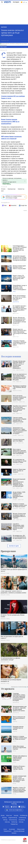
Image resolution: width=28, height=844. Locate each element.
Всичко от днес (14, 546)
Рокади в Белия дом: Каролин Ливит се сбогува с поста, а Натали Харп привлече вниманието (19, 364)
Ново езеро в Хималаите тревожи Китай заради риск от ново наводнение (19, 451)
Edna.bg (21, 822)
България (4, 27)
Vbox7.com (9, 815)
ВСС (3, 191)
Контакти (14, 833)
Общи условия (20, 829)
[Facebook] (14, 835)
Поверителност (8, 831)
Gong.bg (16, 815)
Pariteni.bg (14, 822)
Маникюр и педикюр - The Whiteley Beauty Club (19, 387)
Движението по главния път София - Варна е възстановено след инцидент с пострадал (20, 430)
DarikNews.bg (23, 815)
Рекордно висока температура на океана (18, 728)
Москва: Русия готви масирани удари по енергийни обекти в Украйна (19, 516)
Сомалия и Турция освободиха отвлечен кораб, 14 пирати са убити (19, 343)
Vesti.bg (7, 2)
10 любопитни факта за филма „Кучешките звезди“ (10, 659)
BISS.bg (5, 819)
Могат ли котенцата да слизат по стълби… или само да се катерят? (20, 298)
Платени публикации (19, 831)
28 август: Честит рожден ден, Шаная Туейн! (12, 615)
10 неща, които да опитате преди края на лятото (14, 570)
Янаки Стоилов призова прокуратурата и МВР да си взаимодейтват (10, 121)
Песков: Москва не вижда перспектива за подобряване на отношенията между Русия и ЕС (19, 320)
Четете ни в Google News (15, 810)
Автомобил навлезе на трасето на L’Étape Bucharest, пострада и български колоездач (19, 258)
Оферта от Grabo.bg (17, 390)
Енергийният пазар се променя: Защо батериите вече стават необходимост (20, 287)
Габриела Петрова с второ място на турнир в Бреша (19, 767)
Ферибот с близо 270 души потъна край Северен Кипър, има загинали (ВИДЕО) (19, 790)
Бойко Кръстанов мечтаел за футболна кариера (19, 747)
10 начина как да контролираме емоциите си (11, 680)
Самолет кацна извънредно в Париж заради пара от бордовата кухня (19, 420)
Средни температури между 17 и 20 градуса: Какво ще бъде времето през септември (19, 778)
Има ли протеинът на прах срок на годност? (12, 637)
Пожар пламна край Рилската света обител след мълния (19, 267)
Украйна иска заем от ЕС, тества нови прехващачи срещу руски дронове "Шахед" (20, 408)
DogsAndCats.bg (12, 817)
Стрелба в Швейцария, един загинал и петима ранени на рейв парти (18, 526)
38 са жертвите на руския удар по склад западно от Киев (19, 461)
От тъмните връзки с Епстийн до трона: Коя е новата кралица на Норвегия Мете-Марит (20, 308)
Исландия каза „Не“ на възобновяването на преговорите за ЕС (19, 537)
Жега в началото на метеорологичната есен (19, 718)
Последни (16, 2)
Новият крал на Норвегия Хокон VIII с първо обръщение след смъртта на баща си (20, 332)
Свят (14, 370)
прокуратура (11, 189)
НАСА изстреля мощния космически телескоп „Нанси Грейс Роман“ (19, 398)
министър (21, 189)
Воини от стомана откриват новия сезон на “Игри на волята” (20, 505)
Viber (5, 205)
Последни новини (11, 356)
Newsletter (13, 205)
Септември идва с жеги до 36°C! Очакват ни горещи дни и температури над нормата (20, 248)
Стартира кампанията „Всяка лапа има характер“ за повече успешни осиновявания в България (19, 697)
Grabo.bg (7, 822)
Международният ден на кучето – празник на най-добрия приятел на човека (20, 708)
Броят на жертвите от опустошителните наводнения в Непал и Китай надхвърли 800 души (20, 377)
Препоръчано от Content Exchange (18, 686)
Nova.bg (4, 817)
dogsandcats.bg (16, 301)
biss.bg (14, 291)
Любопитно (15, 401)
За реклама (12, 829)
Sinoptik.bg (22, 819)
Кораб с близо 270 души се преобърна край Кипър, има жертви (19, 278)
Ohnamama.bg (13, 819)
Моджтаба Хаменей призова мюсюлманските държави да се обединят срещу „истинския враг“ (19, 482)
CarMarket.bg (22, 817)
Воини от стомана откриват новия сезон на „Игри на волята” (20, 737)
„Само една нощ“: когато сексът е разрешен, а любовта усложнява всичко (13, 592)
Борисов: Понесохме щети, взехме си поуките (19, 470)
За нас (5, 829)
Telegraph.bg (14, 824)
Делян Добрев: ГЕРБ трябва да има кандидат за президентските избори (19, 495)
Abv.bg (2, 815)
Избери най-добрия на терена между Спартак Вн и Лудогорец (20, 758)
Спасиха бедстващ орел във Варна (18, 440)
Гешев (3, 189)
